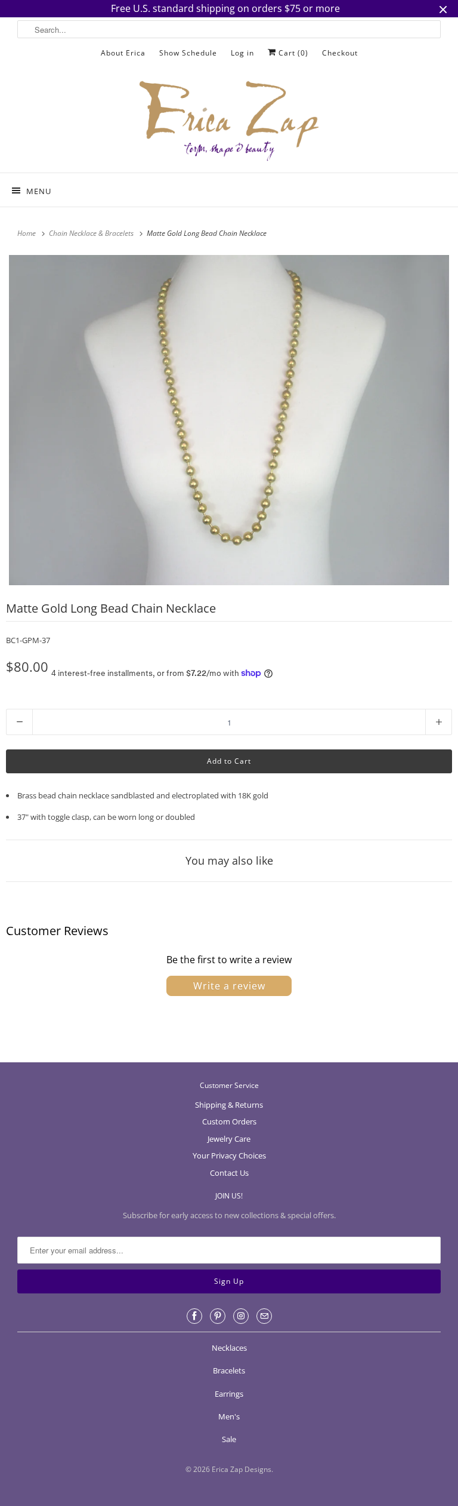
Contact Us (229, 1172)
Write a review (229, 985)
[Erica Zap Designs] (229, 122)
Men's (229, 1416)
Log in (242, 53)
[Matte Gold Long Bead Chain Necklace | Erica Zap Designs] (229, 420)
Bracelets (229, 1370)
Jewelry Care (229, 1138)
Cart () (292, 53)
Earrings (229, 1393)
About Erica (123, 53)
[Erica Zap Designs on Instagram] (241, 1316)
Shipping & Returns (229, 1104)
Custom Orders (229, 1121)
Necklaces (229, 1347)
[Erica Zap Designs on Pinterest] (217, 1316)
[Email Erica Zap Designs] (264, 1316)
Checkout (340, 53)
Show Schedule (188, 53)
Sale (229, 1439)
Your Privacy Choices (229, 1155)
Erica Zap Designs (241, 1469)
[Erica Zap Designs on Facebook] (194, 1316)
